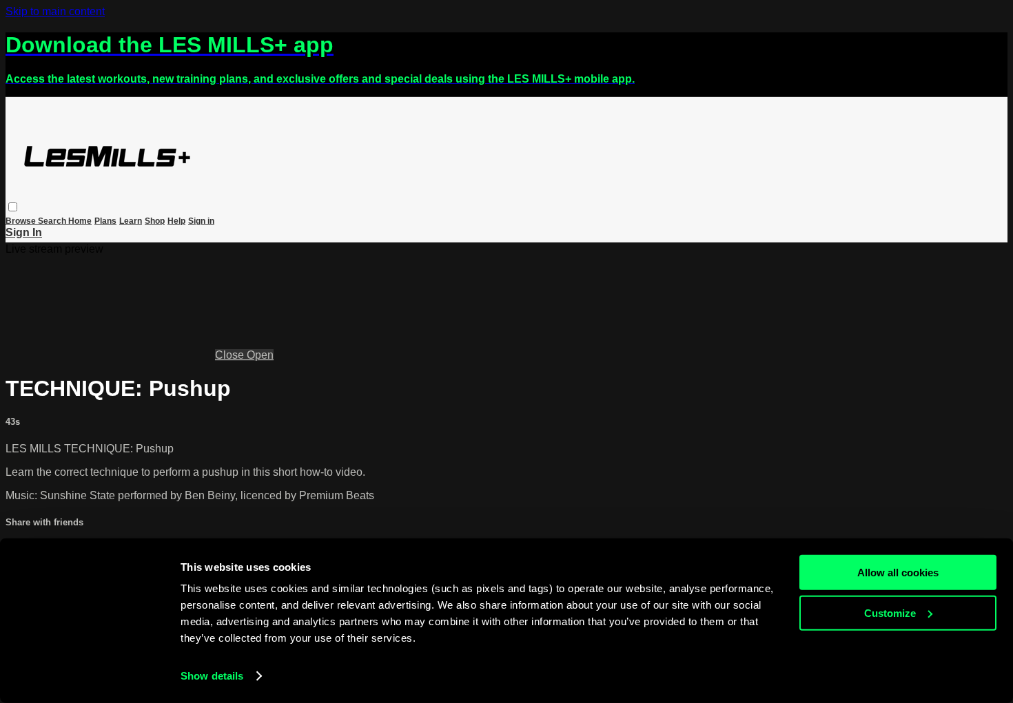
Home (80, 221)
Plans (105, 221)
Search (53, 221)
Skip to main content (55, 11)
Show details (212, 676)
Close (231, 355)
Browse (22, 221)
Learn (130, 221)
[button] (12, 206)
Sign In (24, 232)
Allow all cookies (898, 572)
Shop (155, 221)
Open (260, 355)
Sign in (201, 221)
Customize (890, 612)
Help (176, 221)
